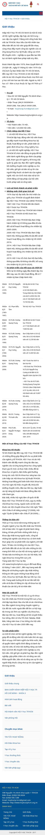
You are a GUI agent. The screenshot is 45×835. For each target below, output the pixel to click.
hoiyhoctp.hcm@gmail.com (26, 108)
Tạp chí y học (10, 749)
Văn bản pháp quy (12, 767)
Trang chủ (8, 812)
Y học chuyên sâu (12, 761)
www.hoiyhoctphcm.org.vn (17, 564)
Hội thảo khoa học (12, 743)
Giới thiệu (27, 812)
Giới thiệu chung (12, 683)
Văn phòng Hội (11, 717)
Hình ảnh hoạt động (13, 699)
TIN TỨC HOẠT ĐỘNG (14, 737)
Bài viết (8, 705)
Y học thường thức (13, 755)
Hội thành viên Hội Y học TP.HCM (19, 711)
